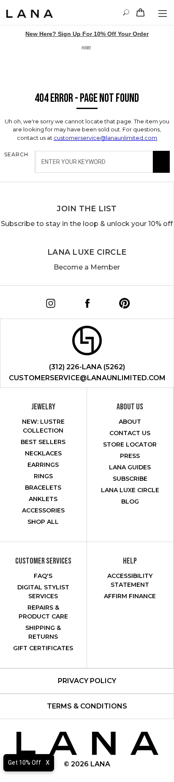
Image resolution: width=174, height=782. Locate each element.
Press (130, 456)
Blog (130, 501)
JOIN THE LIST (87, 208)
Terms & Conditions (87, 706)
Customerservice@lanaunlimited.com (87, 378)
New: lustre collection (43, 426)
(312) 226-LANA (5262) (87, 367)
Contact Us (129, 433)
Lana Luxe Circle (86, 252)
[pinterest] (122, 300)
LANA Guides (130, 467)
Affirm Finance (130, 596)
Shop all (43, 522)
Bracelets (43, 487)
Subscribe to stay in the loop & (87, 224)
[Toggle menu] (162, 13)
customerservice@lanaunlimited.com (105, 137)
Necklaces (43, 453)
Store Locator (130, 444)
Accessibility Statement (129, 580)
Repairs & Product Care (43, 612)
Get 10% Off (24, 762)
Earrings (43, 465)
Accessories (43, 510)
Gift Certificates (43, 648)
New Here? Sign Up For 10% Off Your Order (87, 33)
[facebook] (84, 300)
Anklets (43, 499)
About (130, 421)
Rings (43, 476)
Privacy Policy (87, 681)
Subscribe (130, 478)
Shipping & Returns (43, 632)
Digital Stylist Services (43, 591)
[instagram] (48, 300)
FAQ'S (43, 576)
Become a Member (87, 267)
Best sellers (43, 442)
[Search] (161, 162)
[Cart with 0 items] (139, 12)
